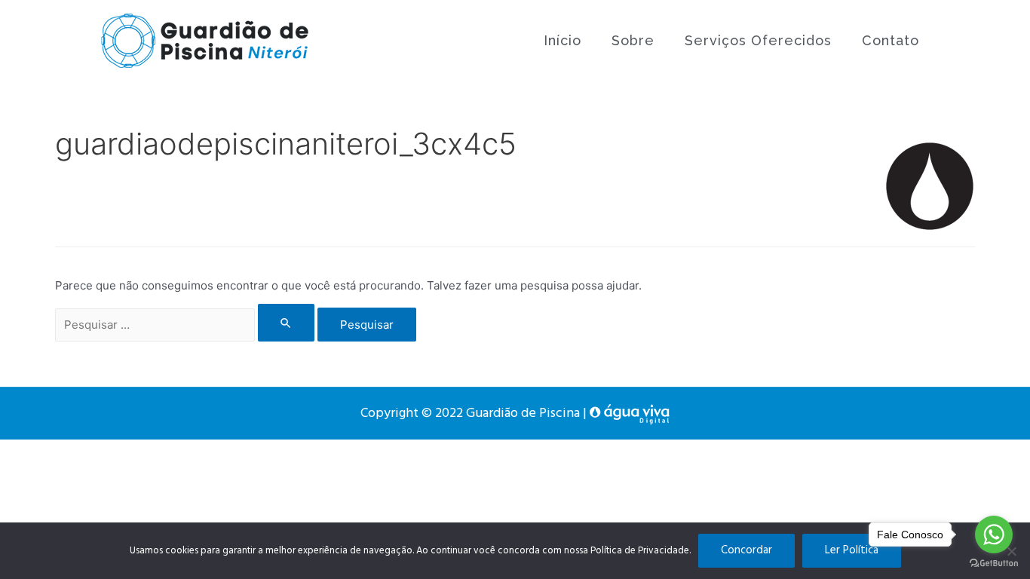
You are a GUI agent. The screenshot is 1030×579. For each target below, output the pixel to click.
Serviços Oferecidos (758, 40)
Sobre (633, 40)
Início (562, 40)
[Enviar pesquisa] (286, 323)
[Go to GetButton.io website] (994, 563)
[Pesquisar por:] (186, 324)
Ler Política (851, 550)
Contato (890, 40)
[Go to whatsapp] (994, 534)
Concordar (746, 550)
